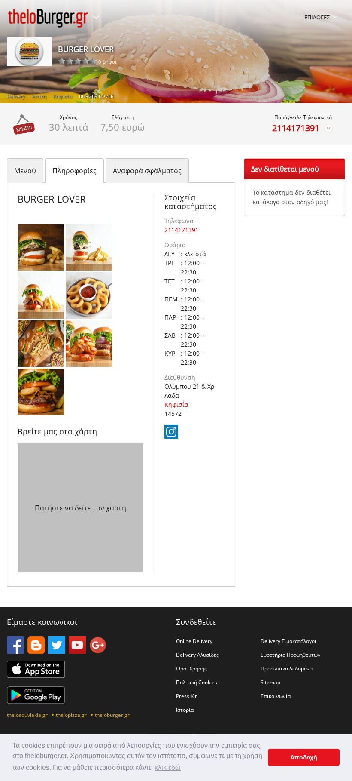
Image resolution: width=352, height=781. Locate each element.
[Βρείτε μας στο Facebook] (15, 651)
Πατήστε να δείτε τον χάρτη (80, 508)
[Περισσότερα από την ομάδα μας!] (96, 17)
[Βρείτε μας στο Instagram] (171, 436)
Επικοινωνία (276, 695)
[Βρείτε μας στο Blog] (36, 651)
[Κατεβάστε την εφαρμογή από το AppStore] (36, 675)
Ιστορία (185, 709)
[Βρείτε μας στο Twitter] (56, 651)
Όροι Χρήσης (191, 668)
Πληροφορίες (74, 170)
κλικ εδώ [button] (168, 767)
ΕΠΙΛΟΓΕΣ (317, 17)
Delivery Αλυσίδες (197, 654)
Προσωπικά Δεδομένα (287, 668)
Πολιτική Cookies (196, 682)
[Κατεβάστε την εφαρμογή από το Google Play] (36, 701)
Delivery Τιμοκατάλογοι (288, 640)
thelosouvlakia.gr (27, 714)
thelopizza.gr (71, 714)
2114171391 (295, 128)
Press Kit (186, 695)
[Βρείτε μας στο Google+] (97, 651)
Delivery (16, 96)
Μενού (25, 170)
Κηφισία (62, 96)
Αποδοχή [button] (303, 757)
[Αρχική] (48, 18)
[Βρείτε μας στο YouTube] (77, 651)
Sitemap (270, 682)
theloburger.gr (112, 714)
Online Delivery (194, 640)
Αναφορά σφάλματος (147, 170)
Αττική (39, 96)
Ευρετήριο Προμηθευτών (291, 654)
